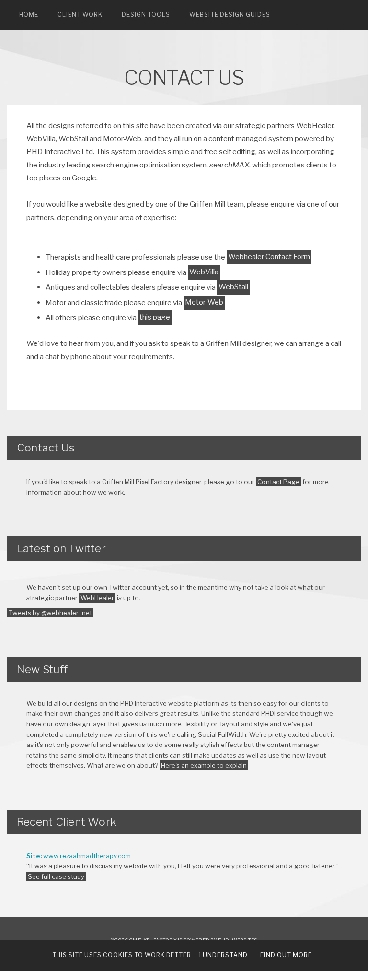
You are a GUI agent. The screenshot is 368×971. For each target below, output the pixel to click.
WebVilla (203, 271)
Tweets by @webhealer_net (50, 612)
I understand (223, 955)
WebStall (233, 286)
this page (154, 316)
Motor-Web (204, 302)
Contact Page (278, 482)
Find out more (286, 955)
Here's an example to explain (204, 765)
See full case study (56, 876)
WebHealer (97, 598)
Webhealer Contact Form (269, 256)
